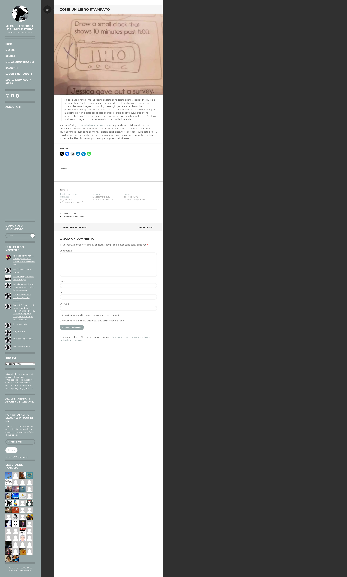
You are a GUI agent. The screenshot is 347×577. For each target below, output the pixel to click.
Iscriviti (11, 450)
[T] (8, 496)
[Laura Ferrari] (22, 482)
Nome (63, 281)
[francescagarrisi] (29, 503)
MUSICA (10, 50)
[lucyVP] (15, 516)
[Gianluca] (29, 482)
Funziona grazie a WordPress (20, 568)
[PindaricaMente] (29, 475)
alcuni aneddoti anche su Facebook (19, 400)
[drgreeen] (22, 551)
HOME (8, 44)
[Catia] (29, 523)
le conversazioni (20, 324)
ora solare (128, 194)
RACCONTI (11, 68)
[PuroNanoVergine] (15, 551)
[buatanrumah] (8, 516)
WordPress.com (26, 570)
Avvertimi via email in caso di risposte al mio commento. (91, 315)
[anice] (22, 489)
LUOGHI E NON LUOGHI (18, 74)
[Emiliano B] (29, 496)
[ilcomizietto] (22, 537)
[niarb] (22, 530)
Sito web (64, 304)
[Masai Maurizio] (15, 544)
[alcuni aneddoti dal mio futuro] (20, 13)
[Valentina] (22, 475)
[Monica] (8, 558)
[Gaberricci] (8, 482)
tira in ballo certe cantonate (95, 125)
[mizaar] (8, 523)
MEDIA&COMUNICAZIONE (19, 62)
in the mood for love (23, 339)
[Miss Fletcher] (8, 475)
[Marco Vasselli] (8, 489)
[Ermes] (15, 475)
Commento (66, 250)
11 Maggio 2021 (69, 214)
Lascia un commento (73, 217)
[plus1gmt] (8, 503)
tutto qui (96, 194)
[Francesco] (22, 510)
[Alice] (8, 544)
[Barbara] (15, 530)
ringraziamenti (146, 227)
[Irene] (8, 537)
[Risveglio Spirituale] (29, 544)
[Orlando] (22, 516)
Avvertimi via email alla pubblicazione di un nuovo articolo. (93, 320)
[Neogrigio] (29, 516)
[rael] (15, 523)
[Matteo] (22, 503)
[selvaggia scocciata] (8, 551)
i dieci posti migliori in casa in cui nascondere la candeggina (24, 287)
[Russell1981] (8, 510)
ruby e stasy (19, 331)
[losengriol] (22, 496)
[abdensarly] (15, 558)
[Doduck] (15, 503)
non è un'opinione (21, 346)
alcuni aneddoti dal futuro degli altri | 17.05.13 (22, 298)
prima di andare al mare (75, 227)
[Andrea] (29, 489)
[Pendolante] (15, 510)
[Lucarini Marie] (15, 496)
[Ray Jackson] (15, 482)
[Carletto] (29, 510)
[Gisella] (15, 489)
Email (63, 292)
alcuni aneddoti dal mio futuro (20, 27)
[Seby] (29, 551)
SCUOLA (10, 56)
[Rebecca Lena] (22, 523)
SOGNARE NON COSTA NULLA (18, 81)
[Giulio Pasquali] (29, 537)
